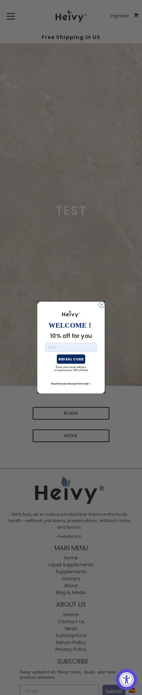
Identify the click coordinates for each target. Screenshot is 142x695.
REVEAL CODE (71, 359)
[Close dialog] (102, 304)
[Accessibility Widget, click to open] (126, 679)
